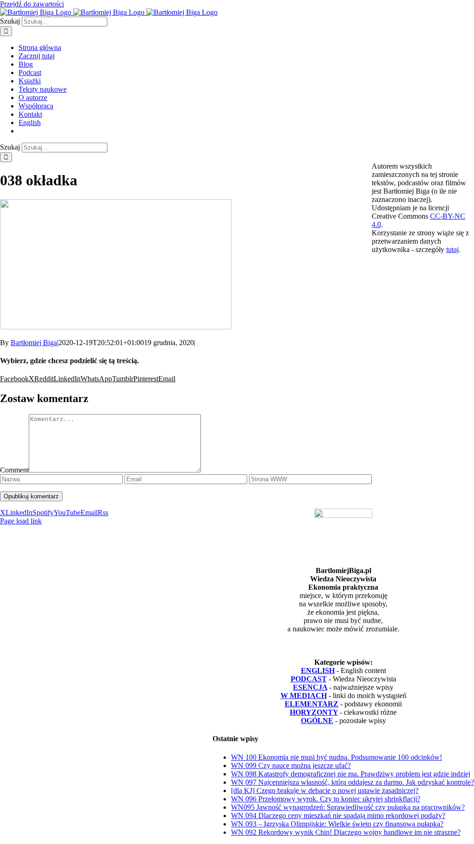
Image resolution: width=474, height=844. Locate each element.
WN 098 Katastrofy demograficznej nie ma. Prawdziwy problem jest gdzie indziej (350, 774)
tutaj (452, 249)
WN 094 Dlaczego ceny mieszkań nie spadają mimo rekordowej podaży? (338, 815)
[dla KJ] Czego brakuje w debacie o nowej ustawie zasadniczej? (324, 790)
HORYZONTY (314, 712)
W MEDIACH (304, 695)
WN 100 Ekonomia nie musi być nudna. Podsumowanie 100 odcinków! (336, 757)
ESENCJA (310, 687)
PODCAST (309, 679)
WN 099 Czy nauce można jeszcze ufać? (291, 765)
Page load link (21, 521)
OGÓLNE (317, 720)
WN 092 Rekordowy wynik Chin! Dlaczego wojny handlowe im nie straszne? (346, 832)
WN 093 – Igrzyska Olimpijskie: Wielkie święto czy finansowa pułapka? (337, 824)
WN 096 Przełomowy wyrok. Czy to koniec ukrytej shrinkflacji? (325, 799)
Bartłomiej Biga (34, 342)
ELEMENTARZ (311, 704)
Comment (14, 470)
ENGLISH (318, 670)
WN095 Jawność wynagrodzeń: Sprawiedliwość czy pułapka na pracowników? (348, 807)
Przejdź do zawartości (32, 4)
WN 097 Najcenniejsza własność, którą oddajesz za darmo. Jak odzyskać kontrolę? (352, 782)
